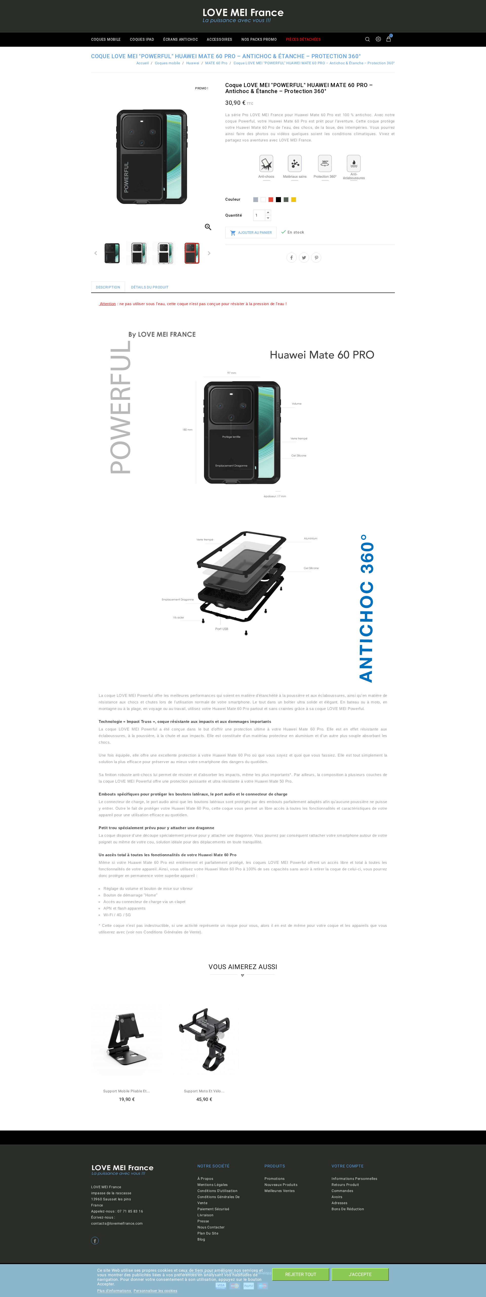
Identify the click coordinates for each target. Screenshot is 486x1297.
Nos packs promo (259, 39)
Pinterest (316, 257)
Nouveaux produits (281, 1185)
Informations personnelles (354, 1179)
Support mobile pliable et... (126, 1091)
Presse (203, 1221)
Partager (291, 257)
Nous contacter (211, 1227)
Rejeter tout (300, 1274)
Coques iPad (142, 39)
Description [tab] (108, 287)
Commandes (342, 1191)
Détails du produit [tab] (150, 287)
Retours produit (345, 1185)
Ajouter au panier (251, 233)
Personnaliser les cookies (155, 1291)
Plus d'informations (114, 1291)
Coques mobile (106, 39)
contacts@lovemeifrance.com (117, 1223)
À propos (205, 1179)
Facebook (94, 1240)
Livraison (205, 1215)
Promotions (275, 1179)
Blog (201, 1239)
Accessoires (219, 39)
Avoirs (337, 1197)
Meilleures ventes (280, 1191)
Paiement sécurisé (213, 1209)
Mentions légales (212, 1185)
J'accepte (360, 1274)
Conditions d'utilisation (217, 1191)
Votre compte (347, 1166)
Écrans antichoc (180, 39)
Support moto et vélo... (204, 1091)
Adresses (340, 1203)
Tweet (304, 257)
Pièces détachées (303, 39)
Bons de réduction (348, 1209)
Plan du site (207, 1233)
